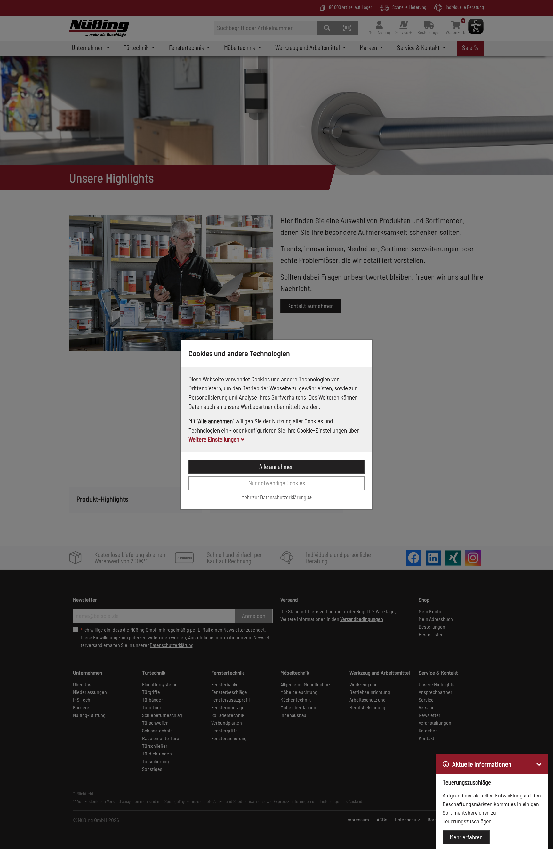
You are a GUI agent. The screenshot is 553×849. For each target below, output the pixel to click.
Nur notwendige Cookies (276, 482)
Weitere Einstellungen (214, 439)
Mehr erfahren (466, 837)
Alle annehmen (276, 466)
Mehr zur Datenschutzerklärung (274, 497)
